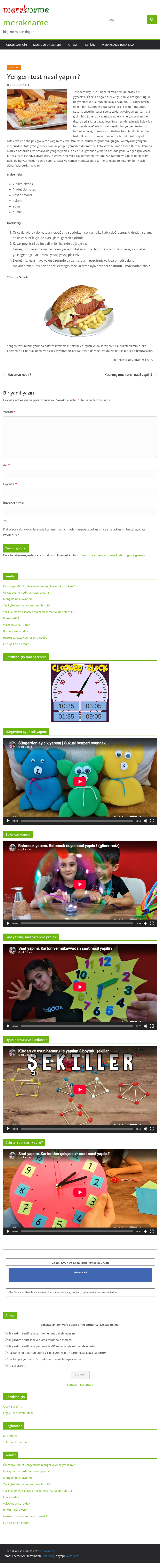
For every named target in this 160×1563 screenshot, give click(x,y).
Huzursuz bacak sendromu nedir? (25, 637)
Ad (6, 465)
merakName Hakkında (118, 45)
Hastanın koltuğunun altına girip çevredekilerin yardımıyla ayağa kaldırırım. (57, 1353)
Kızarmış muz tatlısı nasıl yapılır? (128, 374)
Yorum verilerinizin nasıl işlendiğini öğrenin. (113, 555)
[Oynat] (8, 821)
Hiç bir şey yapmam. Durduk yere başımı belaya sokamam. (46, 1359)
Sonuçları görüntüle (80, 1384)
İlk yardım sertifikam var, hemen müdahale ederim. (42, 1333)
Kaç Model (10, 1436)
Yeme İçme (14, 67)
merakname (25, 22)
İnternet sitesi (13, 503)
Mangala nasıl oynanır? (18, 599)
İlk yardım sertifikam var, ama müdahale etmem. (40, 1340)
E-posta (10, 484)
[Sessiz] (146, 821)
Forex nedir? (11, 618)
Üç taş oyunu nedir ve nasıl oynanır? (27, 592)
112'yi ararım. (17, 1365)
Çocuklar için (16, 45)
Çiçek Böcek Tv (12, 1406)
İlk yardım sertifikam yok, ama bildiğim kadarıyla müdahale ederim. (52, 1346)
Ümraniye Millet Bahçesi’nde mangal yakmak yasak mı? (39, 586)
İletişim (90, 45)
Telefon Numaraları (16, 1442)
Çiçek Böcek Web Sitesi (18, 1413)
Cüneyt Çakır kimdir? (16, 644)
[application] (80, 781)
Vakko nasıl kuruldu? (16, 625)
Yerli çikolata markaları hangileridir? (26, 605)
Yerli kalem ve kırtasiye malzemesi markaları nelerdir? (38, 612)
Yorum (9, 412)
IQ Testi (73, 45)
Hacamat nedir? (19, 374)
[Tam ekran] (152, 821)
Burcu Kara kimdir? (15, 631)
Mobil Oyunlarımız (47, 45)
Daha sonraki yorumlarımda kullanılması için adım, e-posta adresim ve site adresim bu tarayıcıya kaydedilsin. (74, 532)
